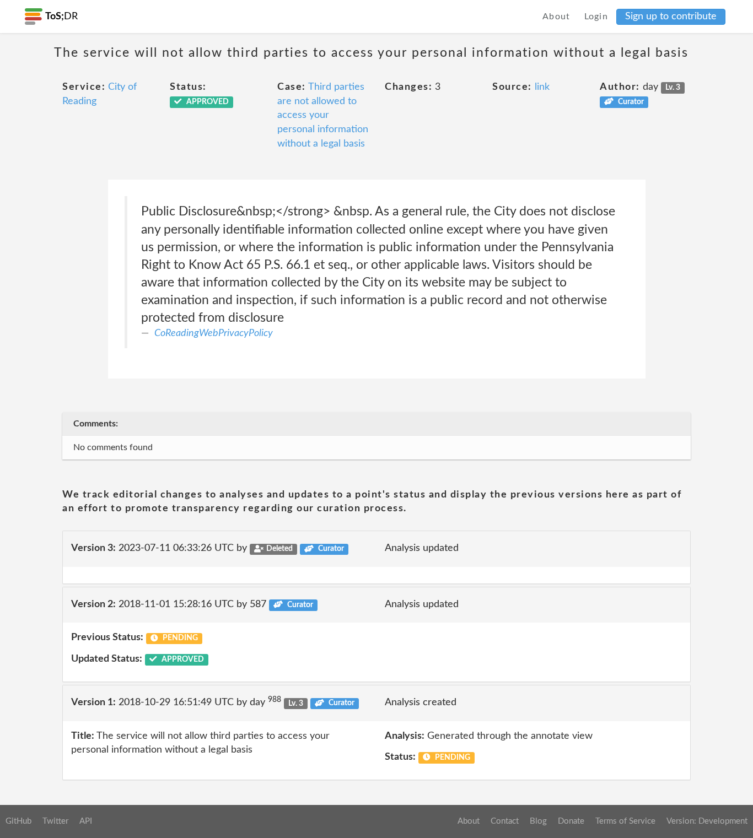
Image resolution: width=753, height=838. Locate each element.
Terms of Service (625, 821)
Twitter (55, 821)
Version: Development (706, 821)
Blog (538, 821)
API (85, 821)
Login (596, 16)
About (556, 16)
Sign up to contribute (671, 16)
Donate (571, 821)
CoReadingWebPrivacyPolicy (213, 333)
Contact (505, 821)
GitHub (18, 821)
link (542, 87)
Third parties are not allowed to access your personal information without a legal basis (322, 115)
